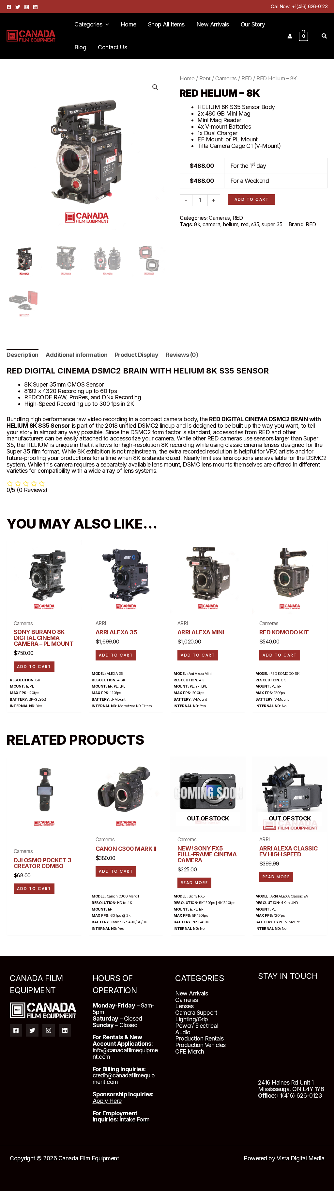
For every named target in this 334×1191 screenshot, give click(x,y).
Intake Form (134, 1119)
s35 (255, 224)
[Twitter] (17, 7)
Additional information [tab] (76, 354)
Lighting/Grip (191, 1019)
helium (230, 224)
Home (187, 78)
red (245, 224)
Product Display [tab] (137, 354)
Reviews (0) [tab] (182, 354)
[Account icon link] (289, 36)
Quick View (44, 607)
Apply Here (107, 1100)
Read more (194, 882)
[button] (105, 24)
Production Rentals (199, 1038)
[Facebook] (9, 7)
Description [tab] (22, 354)
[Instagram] (26, 7)
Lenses (184, 1006)
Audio (182, 1032)
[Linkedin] (35, 7)
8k (197, 224)
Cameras (226, 78)
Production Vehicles (200, 1044)
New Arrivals (191, 993)
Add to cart (252, 199)
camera (211, 224)
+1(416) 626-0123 (309, 6)
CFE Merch (189, 1051)
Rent (205, 78)
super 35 (272, 224)
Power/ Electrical (196, 1025)
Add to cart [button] (34, 666)
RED (246, 78)
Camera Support (196, 1012)
